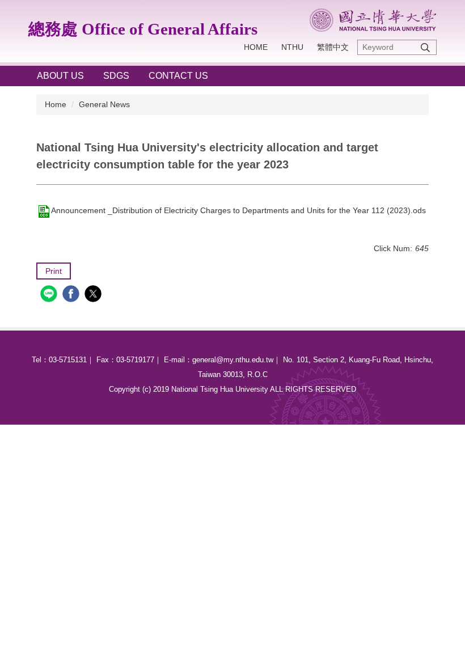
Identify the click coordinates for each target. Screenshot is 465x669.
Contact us (178, 76)
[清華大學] (373, 20)
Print (53, 271)
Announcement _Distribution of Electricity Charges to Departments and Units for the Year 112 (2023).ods (238, 210)
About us (60, 76)
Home (256, 47)
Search (425, 47)
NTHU (292, 47)
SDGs (116, 76)
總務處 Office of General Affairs (142, 29)
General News (104, 104)
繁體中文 (333, 47)
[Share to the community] (50, 295)
